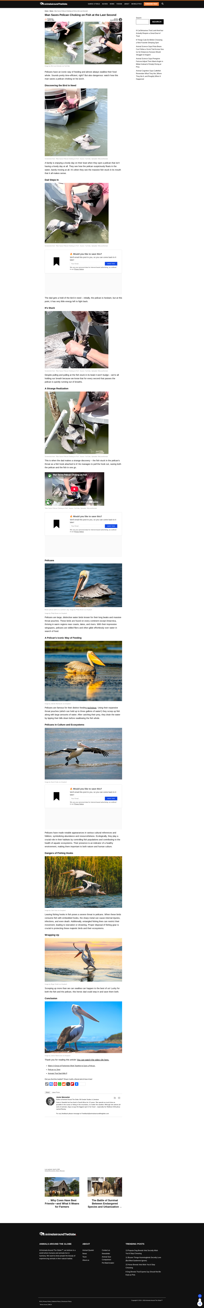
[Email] (119, 1098)
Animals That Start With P (57, 1073)
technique (91, 708)
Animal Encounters (50, 1171)
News (51, 11)
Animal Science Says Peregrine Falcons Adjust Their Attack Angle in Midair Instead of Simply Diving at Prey (149, 63)
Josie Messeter (114, 20)
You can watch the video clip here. (93, 1060)
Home (46, 11)
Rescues (62, 1171)
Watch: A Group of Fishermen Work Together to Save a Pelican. (71, 1066)
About (47, 1092)
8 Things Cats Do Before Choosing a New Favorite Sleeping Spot (149, 41)
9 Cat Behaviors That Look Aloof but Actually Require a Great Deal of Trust (149, 33)
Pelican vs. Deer (54, 1070)
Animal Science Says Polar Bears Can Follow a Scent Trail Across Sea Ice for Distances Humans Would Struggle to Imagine (150, 51)
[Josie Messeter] (50, 1105)
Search (138, 18)
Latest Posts (56, 1092)
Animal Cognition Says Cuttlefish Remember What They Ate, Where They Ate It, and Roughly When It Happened (149, 75)
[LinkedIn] (114, 1098)
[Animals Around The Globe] (57, 4)
